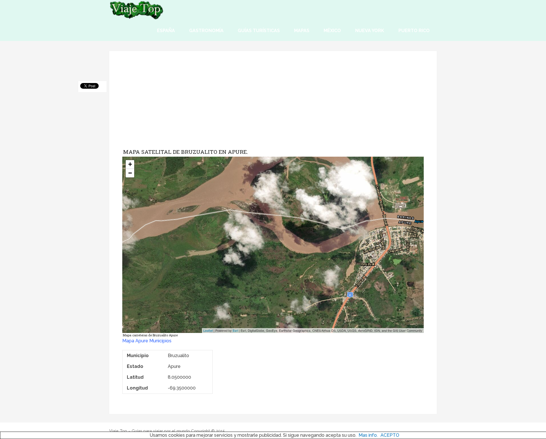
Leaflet (208, 330)
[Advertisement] (273, 104)
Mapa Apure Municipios (146, 340)
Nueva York (369, 30)
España (166, 30)
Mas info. (368, 435)
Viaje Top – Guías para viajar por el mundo (149, 431)
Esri (235, 330)
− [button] (130, 173)
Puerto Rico (414, 30)
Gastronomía (206, 30)
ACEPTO (389, 435)
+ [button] (130, 164)
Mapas (301, 30)
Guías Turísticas (259, 30)
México (332, 30)
